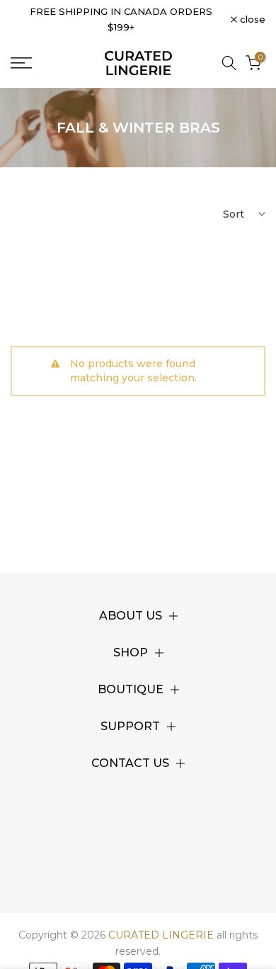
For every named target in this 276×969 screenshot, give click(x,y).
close (251, 19)
